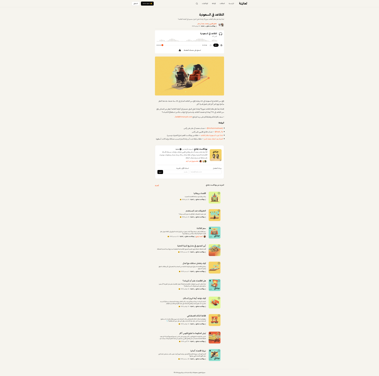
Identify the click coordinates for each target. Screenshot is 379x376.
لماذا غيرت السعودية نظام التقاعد (212, 135)
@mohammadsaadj (215, 128)
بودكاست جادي (210, 26)
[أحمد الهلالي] (205, 236)
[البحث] (197, 3)
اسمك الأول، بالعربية (182, 168)
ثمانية (202, 26)
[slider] (162, 45)
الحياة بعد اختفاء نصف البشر (213, 138)
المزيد (157, 185)
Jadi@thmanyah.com (183, 116)
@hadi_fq (219, 131)
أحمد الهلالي (199, 236)
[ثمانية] (243, 3)
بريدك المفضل (217, 168)
